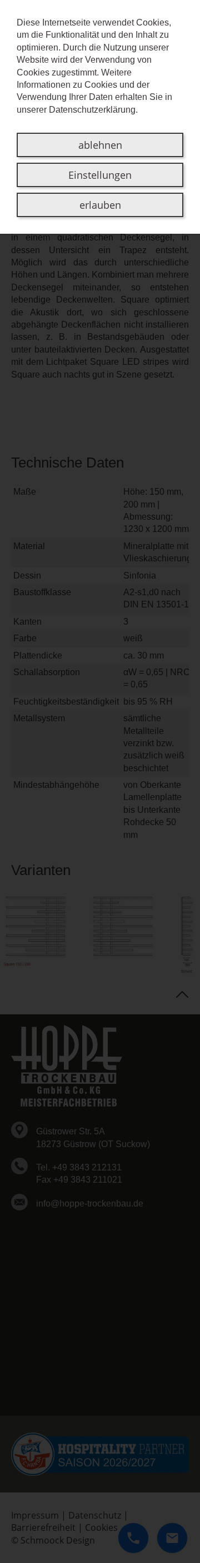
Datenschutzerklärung (92, 109)
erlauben (100, 205)
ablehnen (100, 145)
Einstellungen (100, 175)
